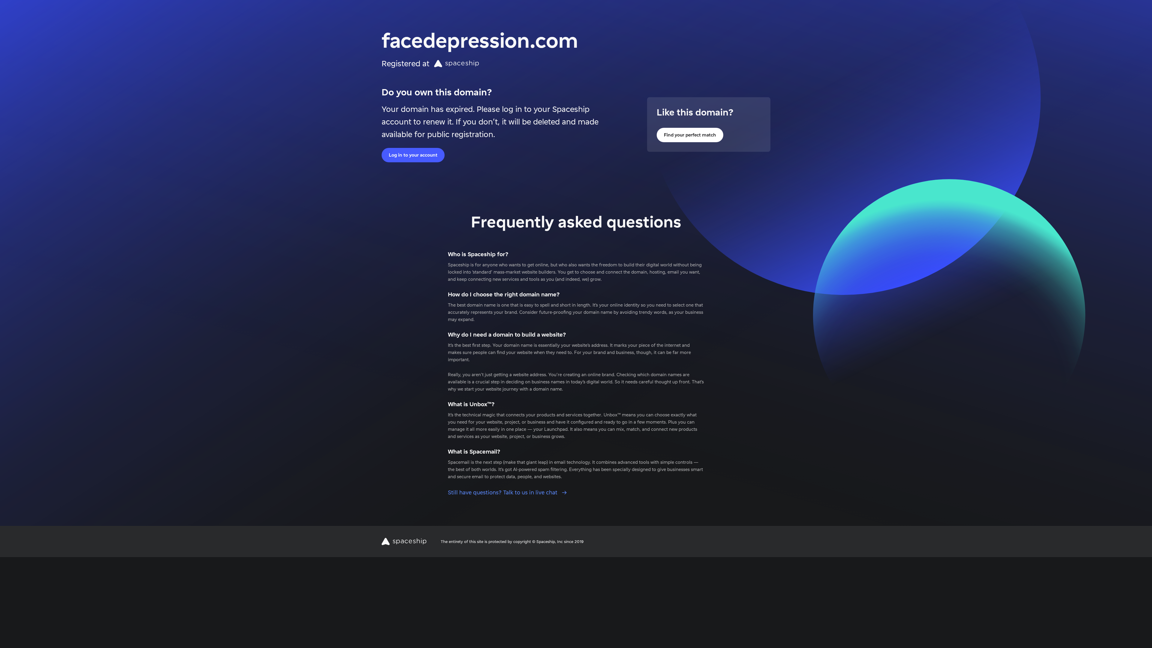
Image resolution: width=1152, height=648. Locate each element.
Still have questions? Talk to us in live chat (503, 492)
